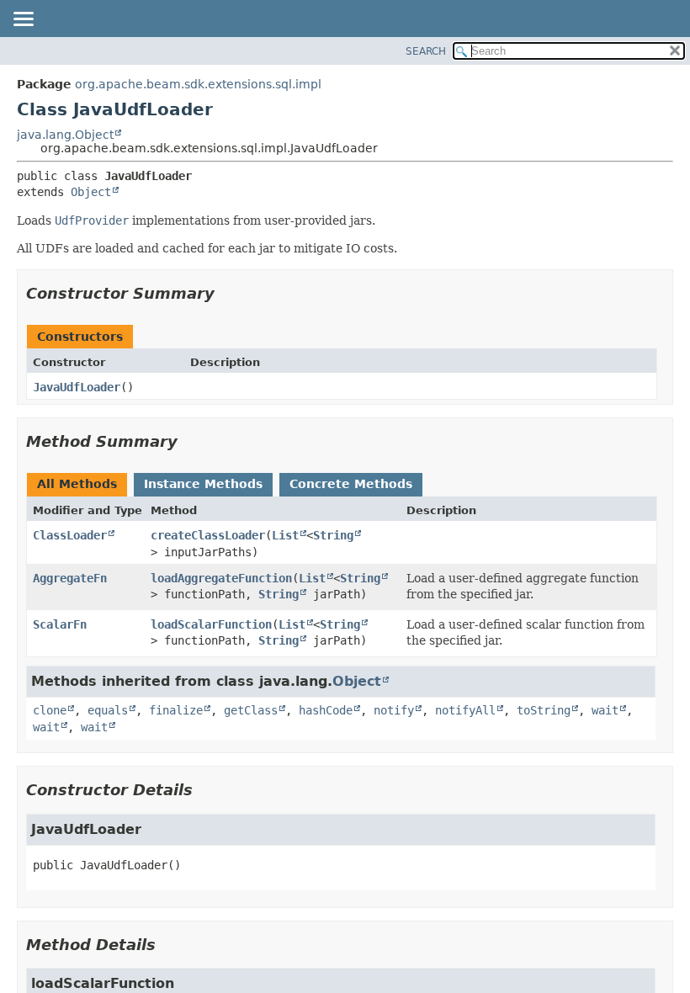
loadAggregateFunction (221, 578)
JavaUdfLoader (76, 387)
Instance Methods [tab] (203, 484)
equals (108, 710)
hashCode (326, 710)
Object (91, 192)
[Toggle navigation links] (22, 20)
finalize (176, 710)
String (333, 535)
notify (394, 710)
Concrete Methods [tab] (350, 484)
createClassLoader (208, 535)
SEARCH (426, 51)
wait (605, 710)
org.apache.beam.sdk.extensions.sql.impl (198, 84)
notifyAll (465, 710)
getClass (251, 710)
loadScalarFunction (211, 624)
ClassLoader (70, 535)
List (285, 535)
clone (49, 710)
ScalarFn (60, 624)
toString (544, 710)
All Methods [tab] (77, 484)
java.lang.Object (65, 134)
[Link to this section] (226, 293)
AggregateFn (70, 578)
